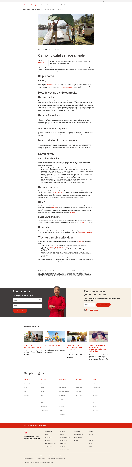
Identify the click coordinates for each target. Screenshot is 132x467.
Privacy (33, 455)
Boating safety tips (53, 345)
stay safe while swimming (44, 261)
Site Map (62, 455)
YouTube (90, 446)
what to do (81, 222)
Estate (42, 387)
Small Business (44, 410)
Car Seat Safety (79, 383)
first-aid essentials (67, 87)
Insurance (43, 399)
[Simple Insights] (33, 5)
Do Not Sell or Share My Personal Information (56, 458)
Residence (26, 395)
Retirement (44, 406)
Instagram (91, 440)
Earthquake (95, 383)
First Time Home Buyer (64, 391)
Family (25, 391)
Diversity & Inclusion (78, 437)
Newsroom (47, 440)
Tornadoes (95, 402)
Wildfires (95, 406)
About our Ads (26, 455)
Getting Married (62, 387)
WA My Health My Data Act (29, 458)
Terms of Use (48, 455)
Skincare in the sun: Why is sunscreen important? (75, 347)
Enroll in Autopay (63, 443)
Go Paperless (62, 446)
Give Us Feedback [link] (48, 446)
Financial (43, 391)
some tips (80, 241)
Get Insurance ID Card (64, 449)
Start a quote (19, 310)
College (43, 383)
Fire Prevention (96, 387)
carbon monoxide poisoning (84, 232)
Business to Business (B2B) (50, 443)
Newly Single (61, 406)
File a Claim (62, 434)
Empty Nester (62, 414)
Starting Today (79, 395)
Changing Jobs (62, 399)
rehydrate (72, 212)
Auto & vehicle (27, 383)
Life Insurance (44, 402)
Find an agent (103, 304)
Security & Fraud (40, 455)
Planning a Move (62, 402)
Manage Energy (79, 387)
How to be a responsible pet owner (33, 346)
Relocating (61, 410)
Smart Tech (78, 391)
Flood (94, 391)
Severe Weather (96, 399)
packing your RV (51, 84)
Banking (26, 387)
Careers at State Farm (78, 434)
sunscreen (54, 207)
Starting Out (61, 383)
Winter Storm (96, 410)
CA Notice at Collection (41, 458)
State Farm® (41, 63)
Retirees (76, 440)
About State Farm (48, 437)
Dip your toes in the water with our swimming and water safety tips (97, 348)
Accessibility (55, 455)
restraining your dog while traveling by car (57, 247)
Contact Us (47, 434)
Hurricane (95, 395)
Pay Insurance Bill (63, 440)
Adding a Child (62, 395)
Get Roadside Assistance (65, 437)
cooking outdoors (57, 192)
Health (42, 395)
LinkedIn (90, 443)
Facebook (91, 434)
